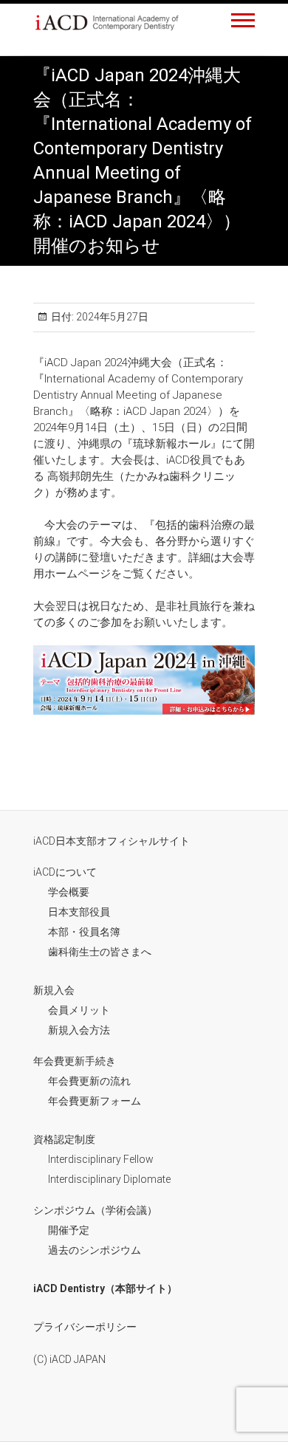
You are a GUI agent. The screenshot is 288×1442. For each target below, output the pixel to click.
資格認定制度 (64, 1139)
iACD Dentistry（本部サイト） (105, 1288)
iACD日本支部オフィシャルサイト (111, 841)
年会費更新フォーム (94, 1101)
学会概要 (68, 892)
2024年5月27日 (111, 317)
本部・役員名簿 (84, 932)
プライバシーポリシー (85, 1327)
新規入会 (54, 990)
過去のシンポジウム (94, 1250)
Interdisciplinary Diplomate (109, 1179)
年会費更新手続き (74, 1061)
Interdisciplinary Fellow (101, 1159)
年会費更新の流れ (89, 1081)
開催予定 (68, 1230)
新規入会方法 (79, 1030)
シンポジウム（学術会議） (95, 1210)
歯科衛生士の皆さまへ (99, 952)
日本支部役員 (79, 912)
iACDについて (65, 872)
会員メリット (79, 1010)
